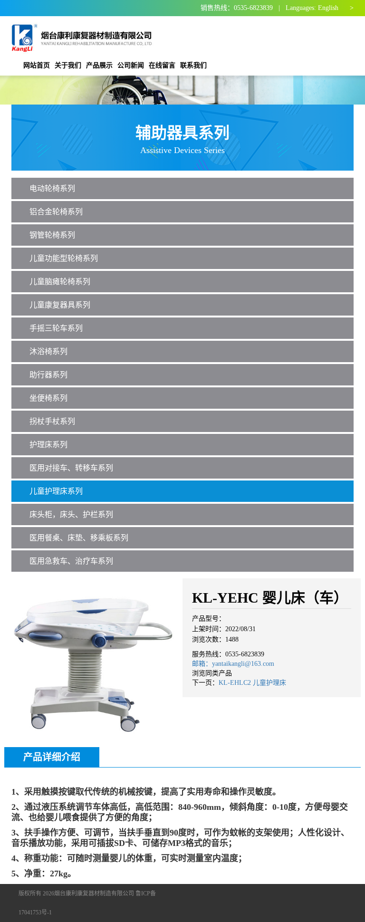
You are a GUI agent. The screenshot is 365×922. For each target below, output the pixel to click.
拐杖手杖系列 (52, 421)
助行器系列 (48, 375)
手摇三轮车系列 (56, 328)
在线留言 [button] (162, 65)
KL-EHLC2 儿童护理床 (252, 682)
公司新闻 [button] (130, 65)
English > (336, 7)
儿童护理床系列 (56, 491)
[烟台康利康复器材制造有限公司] (83, 35)
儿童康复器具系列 (59, 305)
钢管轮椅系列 (52, 235)
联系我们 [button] (193, 65)
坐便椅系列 (48, 398)
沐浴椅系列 (48, 351)
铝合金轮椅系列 (56, 212)
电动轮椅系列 (52, 188)
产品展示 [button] (99, 65)
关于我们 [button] (68, 65)
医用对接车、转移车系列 (71, 468)
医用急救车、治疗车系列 (71, 561)
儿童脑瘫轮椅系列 (59, 282)
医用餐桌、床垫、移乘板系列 (78, 538)
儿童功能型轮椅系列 (63, 258)
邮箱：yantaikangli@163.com (233, 663)
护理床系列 (48, 445)
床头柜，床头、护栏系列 (71, 514)
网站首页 (36, 65)
